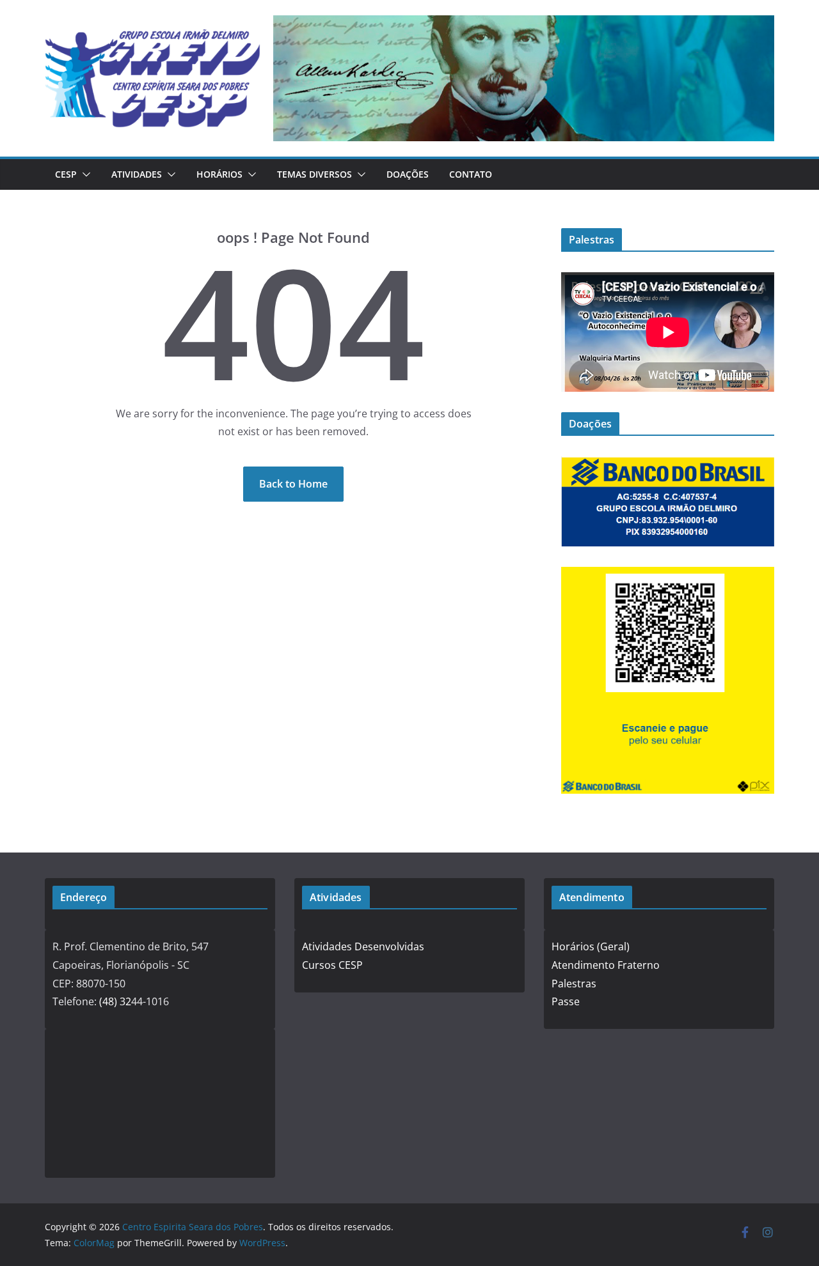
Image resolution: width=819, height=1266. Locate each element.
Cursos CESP (332, 965)
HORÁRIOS (219, 174)
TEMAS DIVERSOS (314, 174)
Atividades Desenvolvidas (363, 946)
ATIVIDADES (136, 174)
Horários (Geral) (591, 946)
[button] (84, 174)
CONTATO (470, 174)
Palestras (574, 984)
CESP (66, 174)
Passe (566, 1001)
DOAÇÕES (407, 174)
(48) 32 (115, 1001)
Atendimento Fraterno (606, 965)
